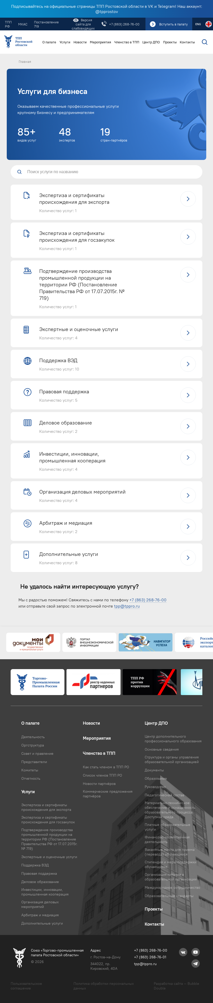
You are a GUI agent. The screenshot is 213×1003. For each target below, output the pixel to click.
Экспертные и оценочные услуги (49, 856)
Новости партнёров (99, 783)
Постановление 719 (46, 24)
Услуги (64, 42)
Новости (80, 42)
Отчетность (30, 778)
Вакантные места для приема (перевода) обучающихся (170, 852)
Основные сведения (162, 749)
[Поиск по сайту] (203, 42)
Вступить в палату (173, 24)
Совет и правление (37, 753)
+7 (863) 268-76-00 (124, 24)
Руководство (155, 786)
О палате (49, 42)
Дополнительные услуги (42, 923)
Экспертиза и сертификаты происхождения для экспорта (46, 807)
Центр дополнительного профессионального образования (173, 738)
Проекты (170, 42)
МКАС (23, 24)
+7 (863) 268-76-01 (150, 957)
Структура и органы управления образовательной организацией (172, 759)
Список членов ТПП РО (102, 775)
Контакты (187, 42)
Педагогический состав (164, 795)
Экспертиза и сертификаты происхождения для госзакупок (48, 819)
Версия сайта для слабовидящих (83, 24)
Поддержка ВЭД (35, 865)
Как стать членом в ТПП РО (106, 767)
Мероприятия (100, 42)
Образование (156, 778)
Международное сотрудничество (172, 887)
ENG (198, 24)
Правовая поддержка (39, 873)
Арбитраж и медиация (40, 915)
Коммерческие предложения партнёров (107, 793)
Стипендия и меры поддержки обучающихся (170, 864)
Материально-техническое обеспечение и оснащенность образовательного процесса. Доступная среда (170, 809)
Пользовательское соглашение (26, 986)
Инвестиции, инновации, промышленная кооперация (45, 892)
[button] (106, 202)
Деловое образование (40, 881)
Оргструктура (32, 745)
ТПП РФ (8, 24)
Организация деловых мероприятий (40, 904)
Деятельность (33, 737)
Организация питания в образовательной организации (171, 876)
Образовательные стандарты (169, 895)
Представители (34, 761)
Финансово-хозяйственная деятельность (167, 839)
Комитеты (29, 770)
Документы (154, 770)
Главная (25, 61)
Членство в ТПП (126, 42)
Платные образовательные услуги (167, 827)
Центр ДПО (151, 42)
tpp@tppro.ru (127, 606)
